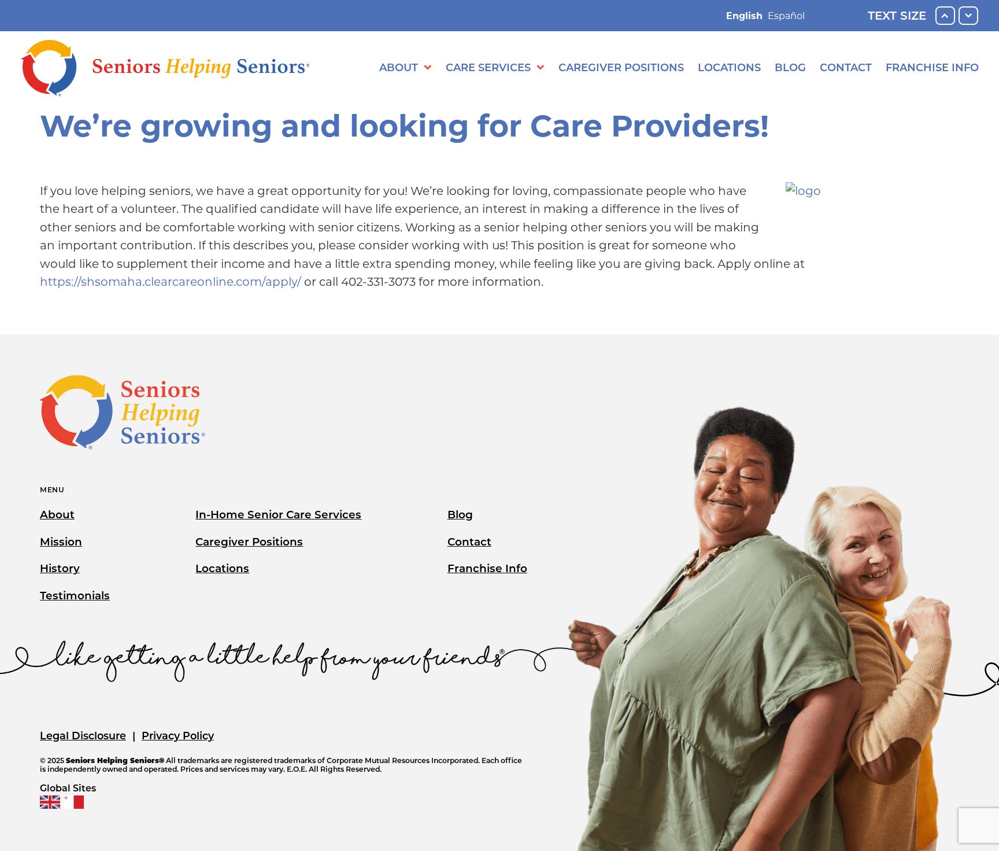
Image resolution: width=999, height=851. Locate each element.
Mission (61, 541)
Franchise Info (932, 67)
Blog (790, 67)
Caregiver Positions (621, 67)
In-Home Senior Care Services (278, 514)
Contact (846, 67)
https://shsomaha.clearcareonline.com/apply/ (170, 282)
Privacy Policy (178, 736)
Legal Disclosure (83, 736)
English (744, 15)
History (60, 568)
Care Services (488, 67)
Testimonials (75, 595)
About (398, 67)
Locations (729, 67)
